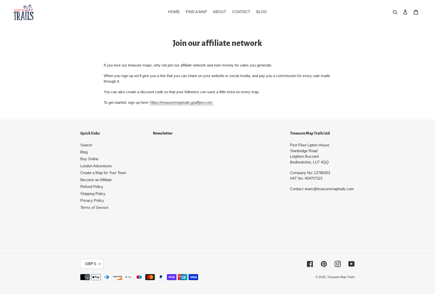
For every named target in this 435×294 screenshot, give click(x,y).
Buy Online (89, 159)
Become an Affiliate (96, 180)
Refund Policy (91, 186)
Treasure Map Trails (341, 277)
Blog (84, 152)
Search (86, 145)
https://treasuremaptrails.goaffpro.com (181, 102)
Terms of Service (94, 207)
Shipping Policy (92, 193)
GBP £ (90, 264)
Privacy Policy (92, 200)
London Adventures (96, 166)
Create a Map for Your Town (103, 173)
